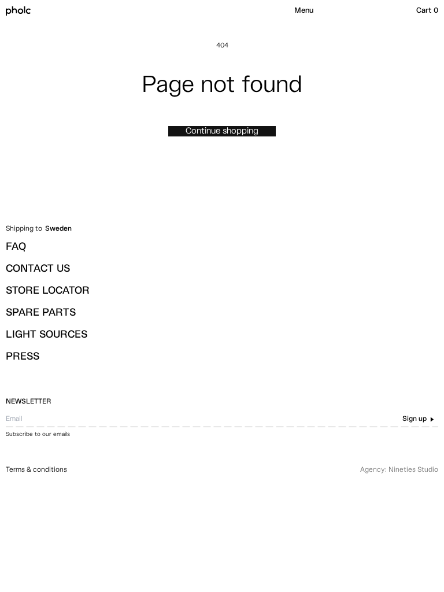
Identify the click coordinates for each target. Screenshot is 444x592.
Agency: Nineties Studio (399, 470)
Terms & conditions (36, 470)
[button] (303, 11)
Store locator (48, 291)
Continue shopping (222, 131)
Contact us (38, 269)
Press (22, 357)
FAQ (16, 247)
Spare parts (41, 313)
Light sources (46, 335)
